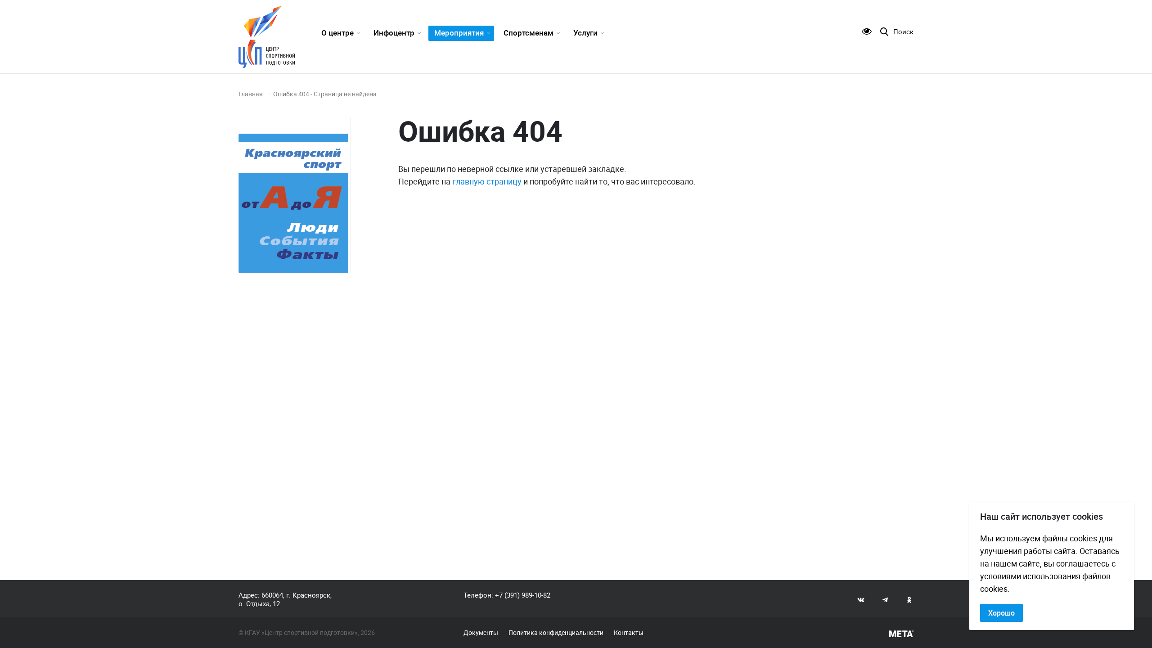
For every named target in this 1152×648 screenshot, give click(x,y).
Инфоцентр (394, 32)
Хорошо (1001, 613)
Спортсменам (529, 32)
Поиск (903, 31)
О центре (337, 32)
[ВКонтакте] (861, 599)
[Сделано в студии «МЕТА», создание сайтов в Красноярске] (901, 634)
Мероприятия (459, 32)
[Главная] (266, 36)
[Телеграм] (885, 599)
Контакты (629, 633)
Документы (481, 633)
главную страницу (487, 181)
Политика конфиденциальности (555, 633)
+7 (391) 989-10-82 (522, 594)
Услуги (585, 32)
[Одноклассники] (909, 599)
